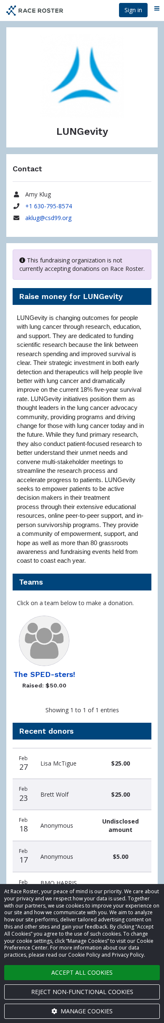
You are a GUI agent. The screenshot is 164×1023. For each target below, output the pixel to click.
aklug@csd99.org (48, 218)
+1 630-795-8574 (48, 206)
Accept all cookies (82, 972)
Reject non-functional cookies (82, 992)
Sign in (133, 10)
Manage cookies (86, 1011)
